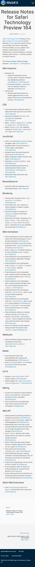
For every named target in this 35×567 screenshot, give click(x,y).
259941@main (10, 170)
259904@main (10, 399)
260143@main (10, 114)
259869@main (23, 422)
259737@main (10, 261)
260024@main (16, 471)
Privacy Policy (5, 555)
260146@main (10, 177)
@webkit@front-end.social (8, 551)
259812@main (10, 279)
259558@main (25, 418)
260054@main (21, 170)
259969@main (10, 367)
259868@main (18, 406)
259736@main (10, 296)
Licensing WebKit (16, 555)
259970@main (21, 379)
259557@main (23, 241)
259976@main (10, 492)
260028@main (10, 310)
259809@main (22, 330)
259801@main (19, 154)
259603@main (19, 100)
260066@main (21, 447)
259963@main (10, 440)
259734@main (18, 132)
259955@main (10, 209)
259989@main (13, 82)
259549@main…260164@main (19, 63)
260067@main (17, 431)
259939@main (10, 163)
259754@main (10, 346)
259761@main (18, 248)
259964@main (23, 360)
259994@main (23, 125)
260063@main (11, 216)
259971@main (10, 460)
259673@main (23, 188)
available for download (13, 41)
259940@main (26, 383)
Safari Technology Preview (11, 39)
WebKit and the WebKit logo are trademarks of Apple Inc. (15, 561)
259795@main (10, 150)
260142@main (10, 172)
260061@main (24, 82)
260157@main (10, 120)
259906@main (25, 451)
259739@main (10, 254)
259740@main (10, 270)
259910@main (27, 478)
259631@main (10, 323)
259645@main (18, 288)
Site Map (21, 551)
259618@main (20, 227)
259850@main (10, 202)
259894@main (20, 89)
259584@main (15, 159)
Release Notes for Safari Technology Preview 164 (17, 20)
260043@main (22, 143)
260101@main (22, 314)
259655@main (22, 464)
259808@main (25, 303)
